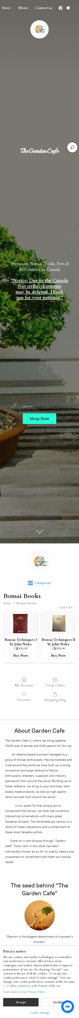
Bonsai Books (26, 603)
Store (7, 603)
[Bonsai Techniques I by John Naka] (20, 623)
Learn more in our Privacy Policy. (24, 992)
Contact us (43, 8)
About (23, 8)
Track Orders (55, 685)
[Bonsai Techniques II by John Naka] (58, 623)
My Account (24, 685)
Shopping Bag (55, 700)
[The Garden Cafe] (39, 562)
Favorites (24, 700)
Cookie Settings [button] (39, 1013)
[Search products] (72, 147)
